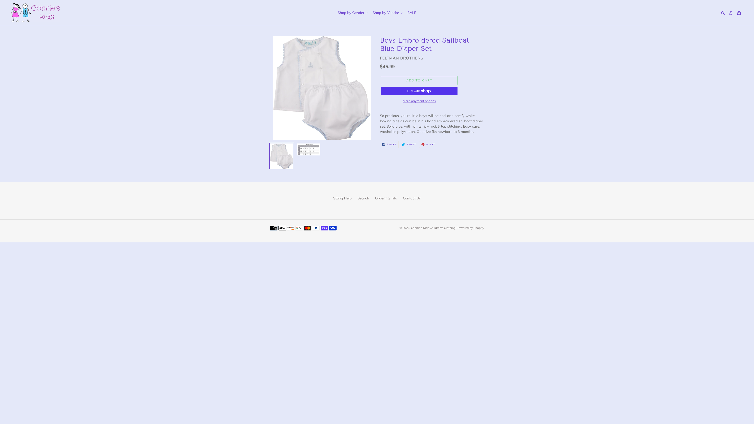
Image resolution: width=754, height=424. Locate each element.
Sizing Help (342, 198)
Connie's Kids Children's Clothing (433, 228)
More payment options (419, 101)
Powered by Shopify (470, 228)
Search (363, 198)
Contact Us (412, 198)
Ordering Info (386, 198)
